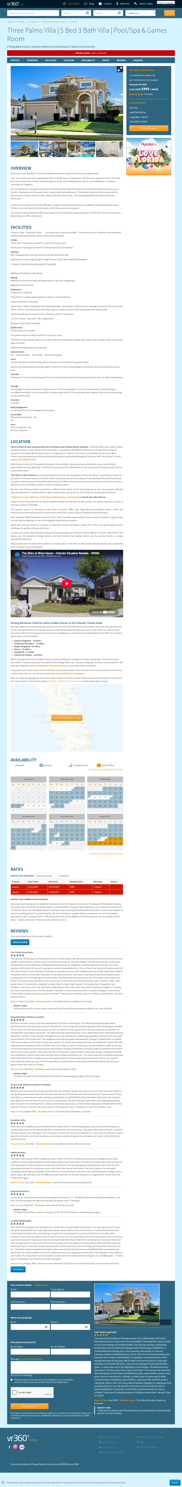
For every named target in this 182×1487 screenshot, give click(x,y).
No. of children (58, 1346)
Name (14, 1289)
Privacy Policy (38, 1464)
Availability (88, 60)
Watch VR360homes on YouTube (21, 1447)
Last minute (73, 3)
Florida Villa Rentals (110, 1437)
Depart (55, 1321)
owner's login (108, 1447)
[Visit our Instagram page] (15, 1447)
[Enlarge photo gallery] (120, 69)
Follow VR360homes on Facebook (9, 1447)
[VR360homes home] (15, 4)
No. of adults (17, 1346)
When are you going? (21, 1317)
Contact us (51, 1464)
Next (127, 96)
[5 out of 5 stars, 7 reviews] (136, 94)
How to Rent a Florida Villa (151, 1437)
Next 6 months (116, 769)
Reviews (121, 60)
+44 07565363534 (137, 112)
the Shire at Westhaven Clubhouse (64, 681)
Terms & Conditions (20, 1464)
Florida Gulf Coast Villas (112, 1452)
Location (69, 60)
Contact (108, 3)
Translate (171, 5)
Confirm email (18, 1301)
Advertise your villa (110, 1442)
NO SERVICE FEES (27, 459)
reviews (148, 94)
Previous (6, 96)
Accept (175, 1482)
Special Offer (91, 53)
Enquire (138, 60)
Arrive (14, 1321)
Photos (15, 60)
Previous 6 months (98, 769)
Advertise (124, 3)
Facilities (50, 60)
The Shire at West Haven (141, 70)
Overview (32, 60)
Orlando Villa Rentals (149, 1447)
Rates (106, 60)
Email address (58, 1289)
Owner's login (146, 3)
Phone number (59, 1301)
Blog (91, 3)
